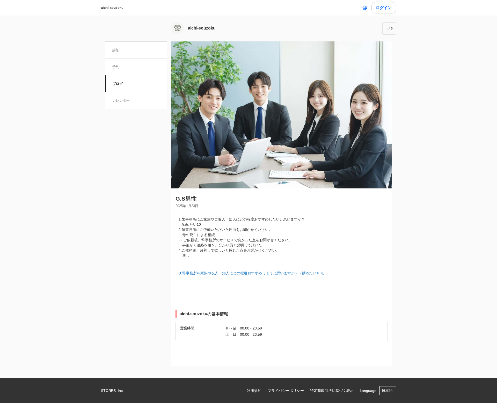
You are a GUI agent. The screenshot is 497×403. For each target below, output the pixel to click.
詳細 (115, 50)
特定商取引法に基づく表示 (332, 391)
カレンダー (121, 100)
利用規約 (254, 391)
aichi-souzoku (112, 8)
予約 (115, 67)
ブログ (117, 84)
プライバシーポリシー (286, 391)
